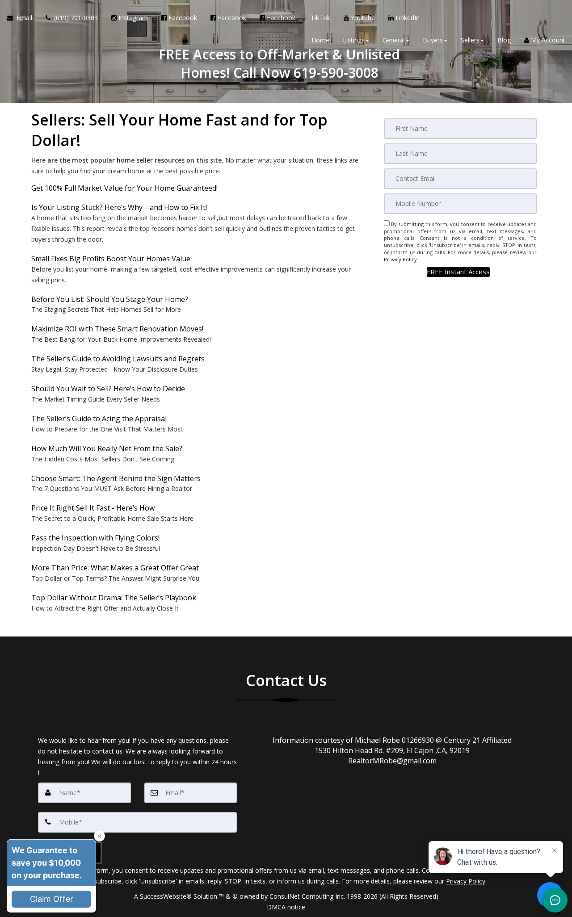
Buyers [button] (433, 40)
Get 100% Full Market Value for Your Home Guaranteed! (124, 188)
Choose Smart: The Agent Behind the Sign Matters (116, 478)
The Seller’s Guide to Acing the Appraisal (99, 418)
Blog (504, 40)
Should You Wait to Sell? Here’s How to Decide (108, 389)
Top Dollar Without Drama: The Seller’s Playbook (113, 598)
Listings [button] (354, 40)
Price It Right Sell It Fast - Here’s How (93, 508)
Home (320, 40)
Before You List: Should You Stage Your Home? (109, 299)
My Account (547, 40)
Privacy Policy (400, 259)
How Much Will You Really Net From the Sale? (106, 448)
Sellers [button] (470, 40)
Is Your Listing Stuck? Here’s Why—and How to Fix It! (119, 207)
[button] (458, 271)
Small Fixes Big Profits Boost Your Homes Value (110, 259)
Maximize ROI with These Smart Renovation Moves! (117, 329)
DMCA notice (286, 907)
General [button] (394, 40)
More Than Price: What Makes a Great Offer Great (115, 568)
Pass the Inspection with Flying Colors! (95, 538)
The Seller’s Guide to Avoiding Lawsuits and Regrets (118, 359)
